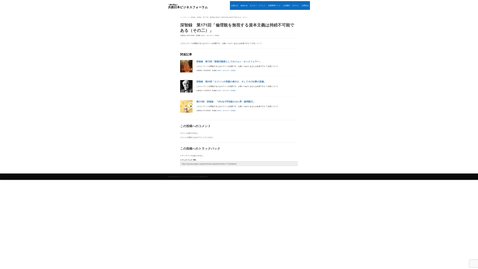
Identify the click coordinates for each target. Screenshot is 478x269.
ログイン (295, 5)
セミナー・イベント (258, 5)
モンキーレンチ (186, 176)
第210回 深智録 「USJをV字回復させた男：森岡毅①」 (225, 101)
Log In (230, 43)
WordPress (204, 176)
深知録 (193, 17)
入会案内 (286, 5)
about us (244, 5)
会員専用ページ (274, 5)
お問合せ (305, 5)
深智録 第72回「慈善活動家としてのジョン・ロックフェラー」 (229, 61)
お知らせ (234, 5)
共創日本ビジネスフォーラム (188, 6)
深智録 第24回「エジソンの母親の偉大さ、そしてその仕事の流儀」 (231, 81)
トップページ (184, 17)
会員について (256, 43)
